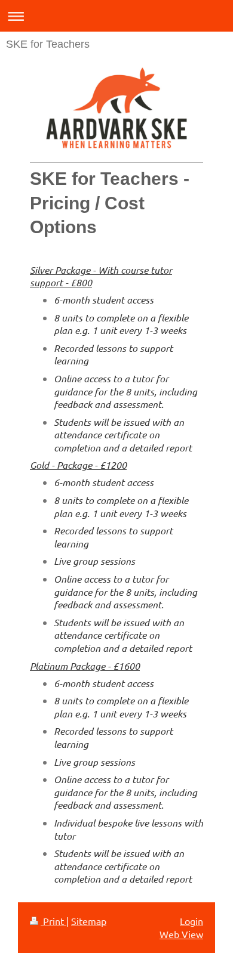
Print (53, 921)
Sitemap (88, 921)
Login (191, 921)
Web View (181, 934)
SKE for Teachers (48, 44)
